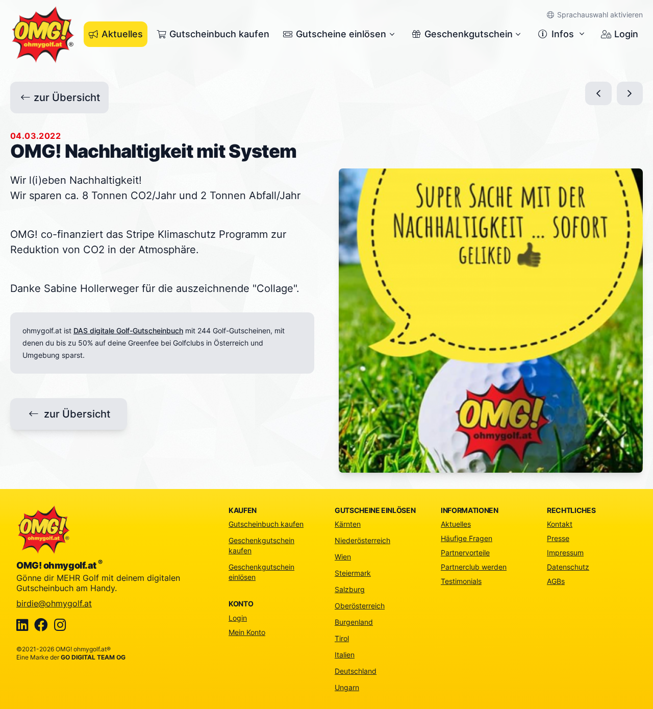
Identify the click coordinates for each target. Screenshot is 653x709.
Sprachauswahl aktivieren (599, 14)
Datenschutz (568, 567)
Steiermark (353, 573)
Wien (343, 556)
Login (626, 34)
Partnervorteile (465, 552)
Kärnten (348, 524)
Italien (345, 654)
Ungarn (347, 687)
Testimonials (461, 581)
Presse (558, 538)
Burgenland (354, 622)
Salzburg (350, 589)
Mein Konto (247, 632)
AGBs (556, 581)
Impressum (565, 552)
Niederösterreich (362, 540)
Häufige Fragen (466, 538)
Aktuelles (122, 34)
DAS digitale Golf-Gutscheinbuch (128, 330)
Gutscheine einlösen (341, 34)
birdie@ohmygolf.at (54, 603)
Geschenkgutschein (468, 34)
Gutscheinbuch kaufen (219, 34)
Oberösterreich (360, 605)
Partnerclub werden (474, 567)
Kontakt (559, 524)
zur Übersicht (67, 97)
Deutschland (355, 671)
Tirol (342, 638)
